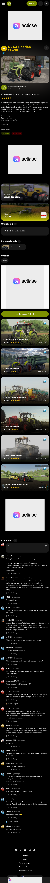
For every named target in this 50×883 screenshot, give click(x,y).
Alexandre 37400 (12, 681)
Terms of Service (25, 863)
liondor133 (10, 620)
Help (25, 859)
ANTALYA (9, 637)
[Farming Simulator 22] (3, 53)
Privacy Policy (25, 867)
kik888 (8, 811)
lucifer (8, 691)
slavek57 (9, 725)
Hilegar (8, 826)
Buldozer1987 (11, 740)
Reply (15, 573)
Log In (31, 3)
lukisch (8, 774)
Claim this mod (13, 89)
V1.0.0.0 (15, 231)
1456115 (8, 597)
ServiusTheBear (12, 578)
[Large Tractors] (42, 196)
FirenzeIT (9, 556)
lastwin (8, 799)
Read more (5, 129)
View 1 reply (13, 704)
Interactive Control (17, 247)
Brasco (8, 788)
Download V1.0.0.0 (26, 314)
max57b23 (10, 763)
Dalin (8, 751)
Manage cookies (25, 871)
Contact (25, 856)
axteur (8, 668)
